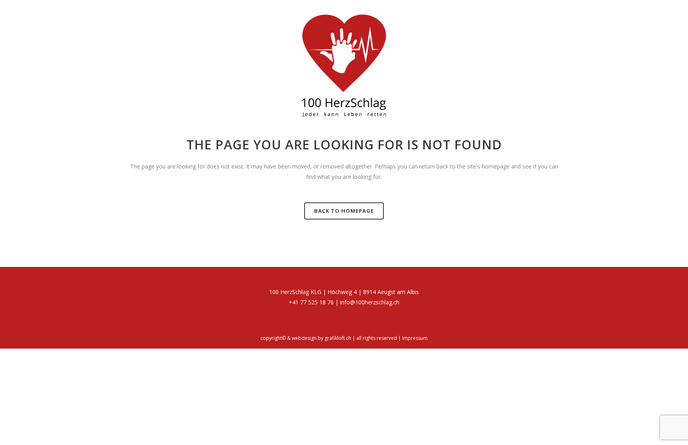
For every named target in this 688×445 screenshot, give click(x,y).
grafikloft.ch (337, 338)
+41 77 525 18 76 (311, 302)
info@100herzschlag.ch (369, 302)
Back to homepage (344, 210)
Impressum (415, 338)
